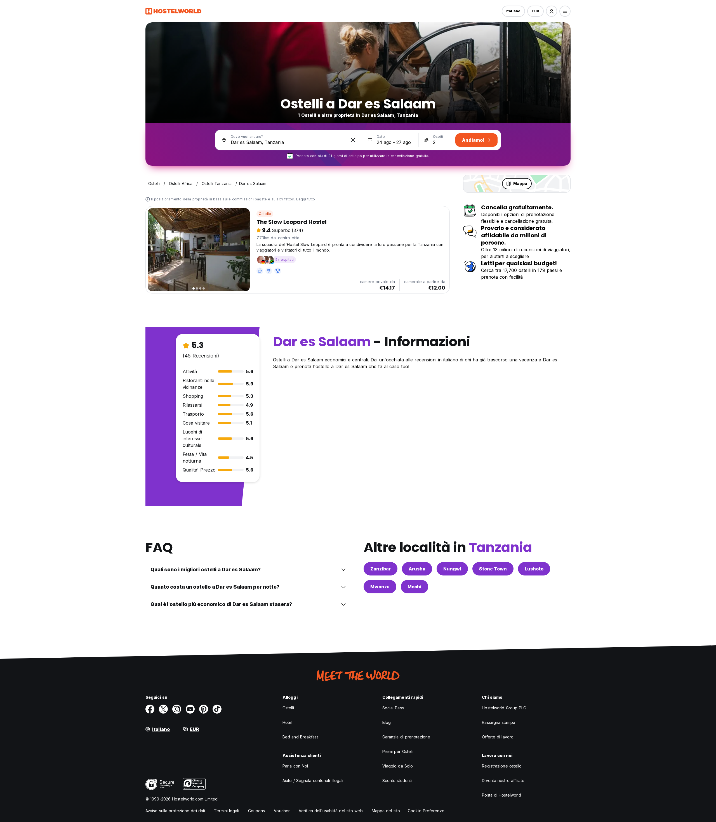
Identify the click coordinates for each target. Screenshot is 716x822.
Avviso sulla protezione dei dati (175, 810)
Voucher (282, 810)
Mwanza (380, 586)
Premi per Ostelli (398, 751)
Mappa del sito (386, 810)
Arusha (417, 569)
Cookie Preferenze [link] (426, 810)
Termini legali (226, 810)
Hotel (287, 722)
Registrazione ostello (502, 766)
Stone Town (493, 569)
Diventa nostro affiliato (503, 780)
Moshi (414, 586)
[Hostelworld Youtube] (190, 709)
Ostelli (288, 707)
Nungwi (452, 569)
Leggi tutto (305, 199)
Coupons (256, 810)
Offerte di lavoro (498, 737)
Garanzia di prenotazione (406, 737)
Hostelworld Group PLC (504, 707)
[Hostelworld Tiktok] (217, 709)
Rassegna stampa (498, 722)
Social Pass (393, 707)
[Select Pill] (551, 11)
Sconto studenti (397, 780)
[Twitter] (163, 709)
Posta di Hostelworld (501, 795)
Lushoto (534, 569)
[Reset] (353, 140)
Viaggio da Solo (397, 766)
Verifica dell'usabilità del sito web (331, 810)
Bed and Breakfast (300, 737)
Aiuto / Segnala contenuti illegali (312, 780)
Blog (386, 722)
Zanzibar (380, 569)
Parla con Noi (295, 766)
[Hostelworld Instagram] (176, 709)
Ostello (265, 214)
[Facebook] (149, 709)
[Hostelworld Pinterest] (203, 709)
